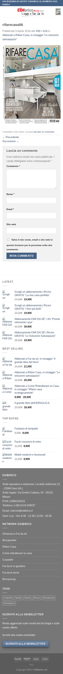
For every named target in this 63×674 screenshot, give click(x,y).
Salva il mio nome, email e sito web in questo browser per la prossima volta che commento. (29, 244)
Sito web (11, 224)
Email (10, 209)
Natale (18, 598)
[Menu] (4, 12)
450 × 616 (41, 31)
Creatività (7, 598)
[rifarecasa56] (31, 85)
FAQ (32, 665)
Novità (27, 598)
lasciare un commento (44, 132)
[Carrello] (58, 12)
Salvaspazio (9, 603)
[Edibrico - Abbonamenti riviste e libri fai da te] (31, 12)
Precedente (10, 137)
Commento (13, 166)
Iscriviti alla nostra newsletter (18, 635)
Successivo (10, 141)
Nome (10, 194)
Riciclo (36, 598)
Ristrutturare (48, 598)
